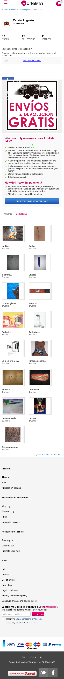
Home (4, 9)
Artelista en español (11, 488)
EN (23, 657)
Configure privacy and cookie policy (19, 601)
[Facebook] (53, 672)
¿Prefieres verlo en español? (48, 454)
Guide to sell (8, 545)
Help (4, 569)
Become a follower (32, 60)
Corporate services (11, 522)
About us (6, 477)
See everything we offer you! (32, 201)
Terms (36, 623)
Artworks (12, 9)
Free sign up (8, 540)
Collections (21, 214)
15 (28, 37)
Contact (5, 574)
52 (5, 37)
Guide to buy (8, 511)
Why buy (6, 506)
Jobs (4, 482)
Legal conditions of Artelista (28, 619)
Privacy (29, 623)
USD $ (33, 657)
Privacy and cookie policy (14, 595)
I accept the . (23, 619)
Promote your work (11, 551)
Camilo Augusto (24, 9)
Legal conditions (10, 590)
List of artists (8, 580)
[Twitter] (43, 672)
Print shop (7, 585)
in (41, 657)
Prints (5, 516)
